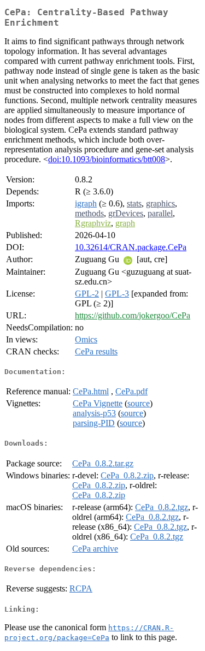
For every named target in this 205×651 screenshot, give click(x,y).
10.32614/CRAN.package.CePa (130, 247)
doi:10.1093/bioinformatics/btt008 (106, 159)
